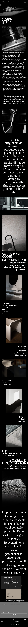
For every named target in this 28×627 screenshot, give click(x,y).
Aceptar (6, 586)
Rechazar (16, 586)
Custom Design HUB (25, 621)
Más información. (9, 583)
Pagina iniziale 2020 (13, 621)
